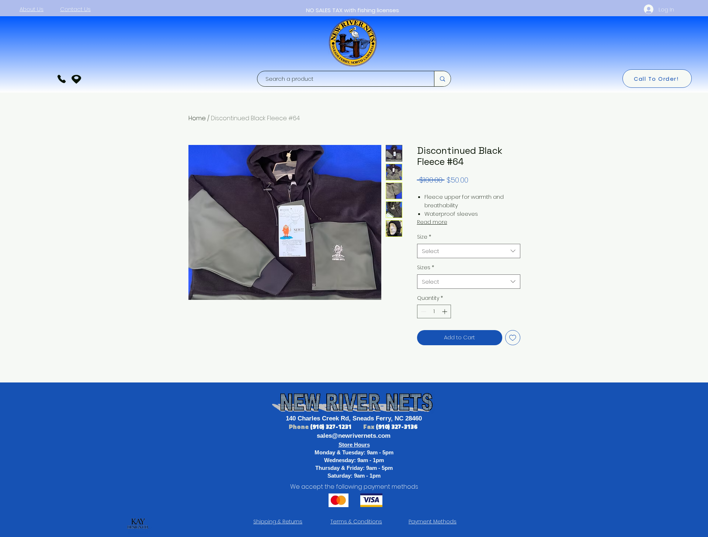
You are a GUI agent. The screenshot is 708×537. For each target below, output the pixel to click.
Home (197, 118)
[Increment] (445, 311)
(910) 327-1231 (331, 427)
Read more (432, 222)
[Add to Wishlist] (512, 337)
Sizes (425, 267)
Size (424, 236)
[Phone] (61, 79)
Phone (299, 427)
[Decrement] (422, 311)
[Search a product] (442, 78)
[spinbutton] (434, 311)
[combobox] (468, 251)
